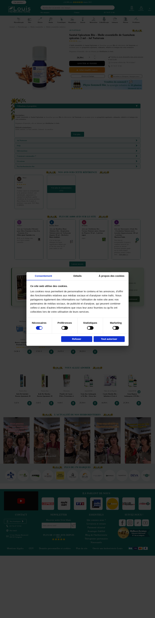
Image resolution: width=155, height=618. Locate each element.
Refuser (76, 339)
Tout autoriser (109, 339)
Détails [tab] (77, 276)
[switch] (65, 328)
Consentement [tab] (43, 276)
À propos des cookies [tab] (111, 276)
